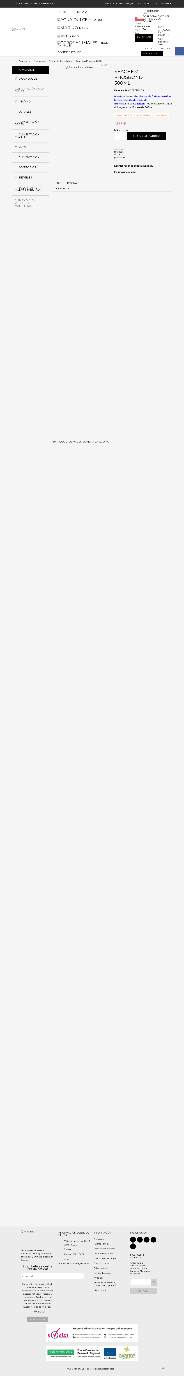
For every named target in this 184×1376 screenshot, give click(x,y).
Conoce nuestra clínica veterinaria (34, 3)
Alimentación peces (27, 123)
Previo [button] (67, 64)
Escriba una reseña (125, 172)
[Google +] (147, 1240)
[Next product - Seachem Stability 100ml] (171, 61)
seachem (119, 149)
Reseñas (72, 183)
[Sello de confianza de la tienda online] (92, 1333)
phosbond (120, 157)
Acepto (39, 1311)
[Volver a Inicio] (13, 61)
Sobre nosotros (101, 1268)
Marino (25, 101)
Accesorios (27, 167)
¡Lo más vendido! (102, 1244)
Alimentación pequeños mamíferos (25, 203)
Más (58, 183)
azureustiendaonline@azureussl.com (126, 3)
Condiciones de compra (105, 1258)
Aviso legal (99, 1278)
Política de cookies (102, 1273)
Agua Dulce (28, 78)
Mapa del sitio (100, 1290)
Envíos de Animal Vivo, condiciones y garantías (105, 1284)
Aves (22, 147)
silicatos (118, 154)
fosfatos (118, 151)
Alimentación (29, 157)
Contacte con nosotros (104, 1248)
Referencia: (121, 90)
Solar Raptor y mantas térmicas (28, 189)
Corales (24, 111)
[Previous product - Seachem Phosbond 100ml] (169, 61)
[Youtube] (153, 1240)
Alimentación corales (27, 136)
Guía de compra (101, 1263)
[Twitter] (140, 1240)
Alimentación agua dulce (29, 90)
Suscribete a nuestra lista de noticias (37, 1268)
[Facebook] (133, 1240)
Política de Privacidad (41, 1307)
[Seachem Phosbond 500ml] (88, 67)
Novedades (99, 1239)
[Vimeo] (133, 1246)
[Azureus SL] (18, 32)
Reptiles (25, 177)
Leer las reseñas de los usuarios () (134, 165)
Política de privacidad (104, 1253)
